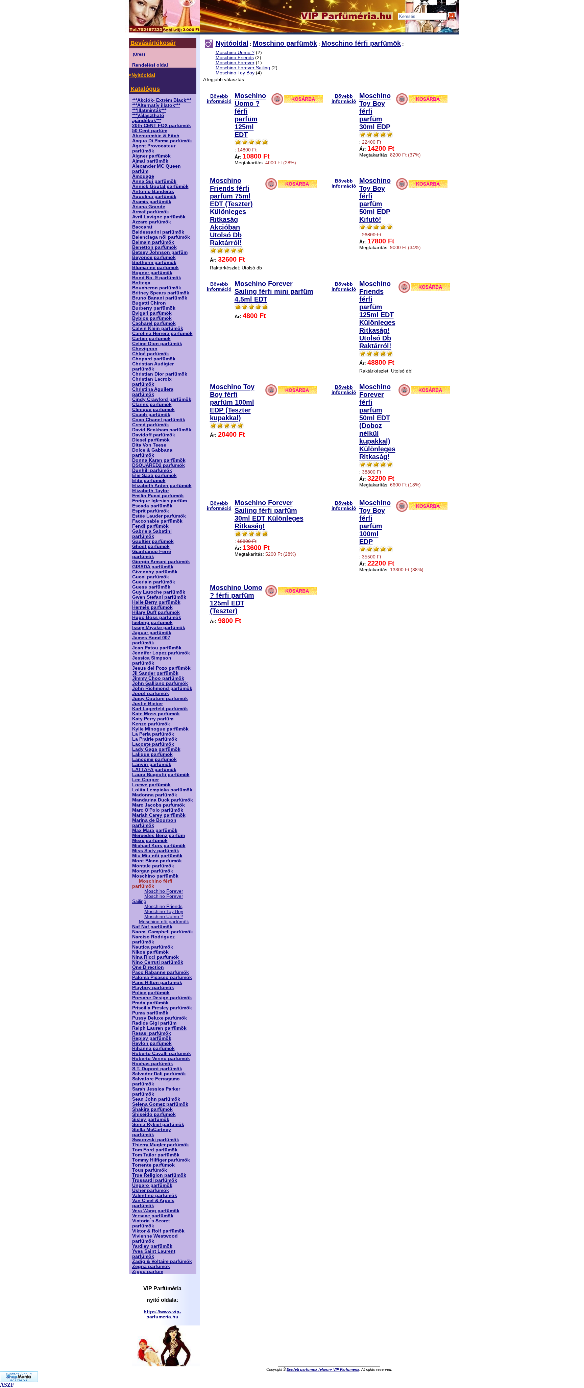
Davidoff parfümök (153, 434)
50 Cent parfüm (149, 130)
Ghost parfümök (151, 546)
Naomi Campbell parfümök (162, 931)
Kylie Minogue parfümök (160, 729)
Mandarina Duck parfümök (162, 800)
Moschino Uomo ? (163, 916)
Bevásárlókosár (153, 43)
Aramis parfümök (151, 201)
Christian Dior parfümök (159, 374)
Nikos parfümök (150, 952)
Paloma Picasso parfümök (162, 977)
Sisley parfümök (150, 1119)
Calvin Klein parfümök (157, 328)
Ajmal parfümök (150, 161)
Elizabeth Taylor (150, 490)
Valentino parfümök (154, 1195)
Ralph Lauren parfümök (159, 1028)
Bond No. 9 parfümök (156, 277)
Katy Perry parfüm (152, 718)
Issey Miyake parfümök (158, 627)
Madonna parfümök (154, 794)
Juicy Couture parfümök (160, 698)
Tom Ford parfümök (154, 1149)
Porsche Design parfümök (162, 997)
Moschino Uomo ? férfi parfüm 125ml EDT (250, 115)
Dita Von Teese (149, 445)
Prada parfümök (150, 1002)
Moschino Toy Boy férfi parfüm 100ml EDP (375, 522)
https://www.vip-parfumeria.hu (162, 1314)
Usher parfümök (150, 1190)
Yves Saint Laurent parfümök (153, 1254)
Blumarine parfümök (155, 267)
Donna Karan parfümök (159, 460)
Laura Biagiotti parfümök (161, 774)
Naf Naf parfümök (152, 926)
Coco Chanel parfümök (158, 419)
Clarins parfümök (152, 404)
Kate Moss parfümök (156, 713)
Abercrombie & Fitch (155, 135)
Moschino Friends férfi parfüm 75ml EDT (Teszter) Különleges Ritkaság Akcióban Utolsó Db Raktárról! (231, 211)
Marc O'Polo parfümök (157, 810)
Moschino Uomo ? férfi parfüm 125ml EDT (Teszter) (236, 599)
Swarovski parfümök (155, 1139)
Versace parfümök (152, 1215)
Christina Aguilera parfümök (152, 392)
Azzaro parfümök (151, 221)
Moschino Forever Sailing (243, 67)
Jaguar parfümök (151, 632)
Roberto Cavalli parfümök (161, 1053)
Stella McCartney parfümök (151, 1132)
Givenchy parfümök (154, 571)
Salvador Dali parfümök (159, 1073)
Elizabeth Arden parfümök (162, 485)
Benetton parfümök (154, 247)
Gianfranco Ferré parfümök (151, 554)
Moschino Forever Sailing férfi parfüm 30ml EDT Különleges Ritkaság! (269, 514)
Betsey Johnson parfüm (160, 252)
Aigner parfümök (151, 156)
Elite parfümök (149, 480)
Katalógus (145, 89)
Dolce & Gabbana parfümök (152, 453)
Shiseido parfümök (154, 1114)
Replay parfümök (151, 1038)
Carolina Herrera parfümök (162, 333)
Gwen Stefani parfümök (159, 597)
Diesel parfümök (151, 439)
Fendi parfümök (150, 526)
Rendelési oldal (150, 65)
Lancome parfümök (154, 759)
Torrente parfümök (153, 1165)
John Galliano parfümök (160, 683)
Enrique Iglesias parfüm (159, 500)
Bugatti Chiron (149, 303)
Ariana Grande (148, 206)
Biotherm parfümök (154, 262)
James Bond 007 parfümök (151, 640)
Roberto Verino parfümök (161, 1058)
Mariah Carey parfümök (159, 815)
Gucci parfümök (150, 576)
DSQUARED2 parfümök (158, 465)
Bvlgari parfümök (152, 313)
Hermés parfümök (152, 607)
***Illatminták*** (149, 110)
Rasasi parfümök (151, 1033)
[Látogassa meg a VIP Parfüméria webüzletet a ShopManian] (19, 1380)
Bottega (141, 282)
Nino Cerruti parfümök (157, 962)
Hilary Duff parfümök (156, 612)
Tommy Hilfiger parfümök (161, 1160)
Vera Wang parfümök (155, 1210)
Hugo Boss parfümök (156, 617)
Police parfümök (151, 992)
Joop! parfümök (150, 693)
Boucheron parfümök (156, 287)
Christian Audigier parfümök (153, 366)
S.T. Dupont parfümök (157, 1068)
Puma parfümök (150, 1012)
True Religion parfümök (159, 1175)
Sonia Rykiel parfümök (158, 1124)
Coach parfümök (151, 414)
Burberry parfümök (153, 308)
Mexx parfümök (150, 840)
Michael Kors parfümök (159, 845)
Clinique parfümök (153, 409)
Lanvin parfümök (151, 764)
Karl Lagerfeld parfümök (160, 708)
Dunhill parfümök (152, 470)
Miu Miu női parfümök (157, 855)
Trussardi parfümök (154, 1180)
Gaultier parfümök (153, 541)
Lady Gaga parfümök (156, 749)
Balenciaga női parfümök (161, 237)
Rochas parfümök (152, 1063)
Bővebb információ (219, 99)
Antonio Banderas (153, 191)
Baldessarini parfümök (158, 232)
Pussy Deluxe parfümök (159, 1018)
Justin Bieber (147, 703)
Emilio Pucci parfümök (158, 495)
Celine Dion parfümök (157, 343)
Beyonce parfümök (154, 257)
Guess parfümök (151, 587)
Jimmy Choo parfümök (158, 678)
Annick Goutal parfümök (160, 186)
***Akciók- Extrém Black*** (161, 100)
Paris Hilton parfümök (157, 982)
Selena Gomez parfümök (160, 1104)
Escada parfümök (152, 505)
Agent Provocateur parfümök (153, 148)
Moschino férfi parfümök (361, 43)
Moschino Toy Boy (163, 911)
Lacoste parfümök (153, 744)
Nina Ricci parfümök (155, 957)
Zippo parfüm (147, 1271)
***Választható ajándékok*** (148, 118)
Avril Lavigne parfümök (159, 216)
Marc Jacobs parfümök (158, 805)
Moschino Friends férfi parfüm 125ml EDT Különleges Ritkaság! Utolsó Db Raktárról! (377, 315)
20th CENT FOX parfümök (161, 125)
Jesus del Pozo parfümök (161, 668)
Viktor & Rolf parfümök (158, 1231)
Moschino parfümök (155, 876)
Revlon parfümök (152, 1043)
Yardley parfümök (152, 1246)
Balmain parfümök (153, 242)
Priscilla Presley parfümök (162, 1007)
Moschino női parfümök (164, 921)
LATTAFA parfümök (154, 769)
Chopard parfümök (153, 358)
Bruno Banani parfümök (159, 298)
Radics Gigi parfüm (154, 1023)
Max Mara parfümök (154, 830)
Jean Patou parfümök (156, 647)
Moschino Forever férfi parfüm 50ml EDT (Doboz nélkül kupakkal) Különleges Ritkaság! (377, 421)
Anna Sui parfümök (154, 181)
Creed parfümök (150, 424)
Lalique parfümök (152, 754)
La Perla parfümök (153, 734)
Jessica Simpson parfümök (151, 660)
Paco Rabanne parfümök (160, 972)
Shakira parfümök (152, 1109)
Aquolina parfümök (154, 196)
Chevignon (144, 348)
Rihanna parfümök (153, 1048)
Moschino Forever (163, 891)
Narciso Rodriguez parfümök (153, 939)
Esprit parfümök (150, 510)
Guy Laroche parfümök (158, 592)
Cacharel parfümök (154, 323)
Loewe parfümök (151, 784)
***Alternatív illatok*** (156, 105)
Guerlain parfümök (153, 581)
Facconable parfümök (157, 521)
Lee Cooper (145, 779)
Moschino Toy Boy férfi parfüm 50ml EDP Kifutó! (375, 200)
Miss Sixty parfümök (155, 850)
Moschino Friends (163, 906)
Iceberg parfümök (152, 622)
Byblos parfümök (152, 318)
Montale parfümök (153, 865)
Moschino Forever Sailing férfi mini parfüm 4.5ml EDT (274, 291)
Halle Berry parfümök (156, 602)
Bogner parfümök (152, 272)
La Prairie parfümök (154, 739)
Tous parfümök (149, 1170)
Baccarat (142, 227)
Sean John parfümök (156, 1099)
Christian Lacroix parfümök (152, 382)
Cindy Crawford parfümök (161, 399)
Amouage (143, 176)
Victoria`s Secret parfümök (151, 1223)
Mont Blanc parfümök (157, 860)
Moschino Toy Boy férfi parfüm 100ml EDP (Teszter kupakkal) (232, 402)
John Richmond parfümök (162, 688)
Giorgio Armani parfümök (161, 561)
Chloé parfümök (150, 353)
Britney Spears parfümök (160, 292)
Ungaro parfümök (152, 1185)
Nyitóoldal (232, 43)
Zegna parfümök (151, 1266)
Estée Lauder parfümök (159, 516)
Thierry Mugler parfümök (160, 1144)
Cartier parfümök (151, 338)
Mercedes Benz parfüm (158, 835)
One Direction (148, 967)
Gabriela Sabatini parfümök (152, 534)
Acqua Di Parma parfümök (162, 140)
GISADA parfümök (152, 566)
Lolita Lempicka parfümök (162, 789)
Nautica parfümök (152, 947)
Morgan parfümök (152, 871)
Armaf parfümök (150, 211)
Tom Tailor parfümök (155, 1154)
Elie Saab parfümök (154, 475)
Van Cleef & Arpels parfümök (153, 1203)
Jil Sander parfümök (155, 673)
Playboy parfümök (153, 987)
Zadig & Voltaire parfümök (162, 1261)
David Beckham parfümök (161, 429)
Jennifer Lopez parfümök (161, 652)
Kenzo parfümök (151, 723)
